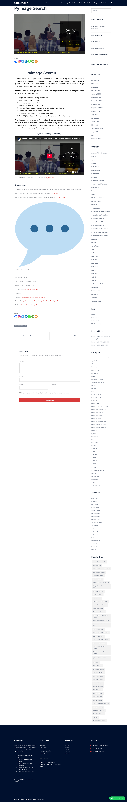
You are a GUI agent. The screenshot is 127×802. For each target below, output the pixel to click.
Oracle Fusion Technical (99, 229)
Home (47, 3)
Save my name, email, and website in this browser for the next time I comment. (45, 393)
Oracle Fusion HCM (97, 218)
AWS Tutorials (96, 568)
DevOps (94, 177)
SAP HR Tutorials (97, 689)
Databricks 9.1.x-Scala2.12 (99, 54)
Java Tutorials (96, 598)
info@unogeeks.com (98, 751)
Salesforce (95, 246)
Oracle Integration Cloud (68, 3)
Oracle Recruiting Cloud (99, 236)
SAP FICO (94, 263)
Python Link (50, 178)
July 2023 (94, 115)
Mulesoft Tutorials (98, 608)
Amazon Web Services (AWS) (100, 358)
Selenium (94, 287)
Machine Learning (97, 198)
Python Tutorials (20, 326)
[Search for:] (101, 10)
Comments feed (96, 321)
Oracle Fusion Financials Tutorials (99, 625)
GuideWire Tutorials (98, 591)
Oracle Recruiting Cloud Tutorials (99, 658)
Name (21, 376)
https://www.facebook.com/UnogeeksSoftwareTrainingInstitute (41, 301)
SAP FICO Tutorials (98, 683)
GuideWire (95, 187)
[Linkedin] (26, 61)
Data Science (95, 170)
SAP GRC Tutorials (98, 686)
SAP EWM (94, 260)
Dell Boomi (95, 174)
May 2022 (94, 125)
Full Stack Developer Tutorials (101, 582)
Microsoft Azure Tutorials (100, 605)
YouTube (67, 745)
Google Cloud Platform (99, 184)
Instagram (67, 754)
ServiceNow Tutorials (98, 710)
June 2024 (95, 80)
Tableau (94, 298)
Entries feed (95, 318)
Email (21, 384)
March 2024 (95, 90)
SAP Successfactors (98, 284)
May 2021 (94, 135)
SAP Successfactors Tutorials (101, 703)
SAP (92, 249)
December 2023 (97, 97)
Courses (54, 3)
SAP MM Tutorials (97, 693)
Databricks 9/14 (96, 35)
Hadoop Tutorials (97, 594)
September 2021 (97, 128)
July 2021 (94, 132)
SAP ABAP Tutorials (98, 672)
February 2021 (96, 139)
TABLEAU (95, 717)
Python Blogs (55, 193)
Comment (22, 361)
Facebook (67, 751)
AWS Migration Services (28, 336)
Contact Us (104, 3)
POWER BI (95, 662)
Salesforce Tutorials (98, 669)
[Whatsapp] (29, 61)
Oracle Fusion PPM (97, 222)
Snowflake (94, 294)
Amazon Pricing (73, 336)
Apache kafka (96, 160)
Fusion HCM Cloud (84, 3)
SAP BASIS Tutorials (98, 676)
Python (93, 242)
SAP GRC (94, 267)
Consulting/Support (45, 751)
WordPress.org (96, 324)
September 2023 (97, 108)
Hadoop (94, 191)
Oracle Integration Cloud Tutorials (99, 652)
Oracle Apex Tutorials (98, 612)
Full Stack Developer (98, 180)
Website (53, 384)
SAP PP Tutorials (97, 696)
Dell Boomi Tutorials (98, 575)
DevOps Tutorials (97, 579)
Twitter (67, 747)
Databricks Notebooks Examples (98, 28)
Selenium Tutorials (98, 707)
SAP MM (94, 273)
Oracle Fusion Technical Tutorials (99, 647)
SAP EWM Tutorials (98, 679)
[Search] (112, 3)
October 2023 (96, 104)
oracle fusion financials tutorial (101, 620)
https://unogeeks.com (31, 289)
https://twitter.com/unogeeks (29, 305)
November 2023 (97, 101)
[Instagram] (19, 61)
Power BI (94, 239)
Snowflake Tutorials (98, 713)
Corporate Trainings (45, 749)
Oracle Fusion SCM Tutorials (100, 639)
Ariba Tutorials (97, 565)
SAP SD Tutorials (97, 700)
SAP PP (93, 277)
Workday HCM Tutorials (99, 720)
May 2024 (94, 83)
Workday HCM (96, 301)
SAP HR (94, 270)
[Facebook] (15, 61)
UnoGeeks (21, 3)
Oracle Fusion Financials (99, 215)
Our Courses (43, 747)
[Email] (32, 61)
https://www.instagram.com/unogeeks (33, 297)
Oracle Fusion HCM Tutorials (100, 632)
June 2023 (95, 118)
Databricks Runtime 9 (98, 48)
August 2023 (95, 111)
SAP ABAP (94, 253)
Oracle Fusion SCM (97, 225)
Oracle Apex (95, 208)
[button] (117, 798)
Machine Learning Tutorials (100, 601)
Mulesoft (94, 205)
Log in (93, 315)
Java (93, 194)
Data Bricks (95, 167)
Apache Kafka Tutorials (99, 562)
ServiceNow (95, 291)
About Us (42, 745)
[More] (36, 61)
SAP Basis (94, 256)
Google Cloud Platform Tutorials (99, 586)
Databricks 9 (95, 42)
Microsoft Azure (96, 201)
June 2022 (95, 121)
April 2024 (95, 87)
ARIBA (93, 163)
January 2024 (96, 94)
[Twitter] (22, 61)
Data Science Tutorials (99, 572)
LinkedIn (67, 749)
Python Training (61, 197)
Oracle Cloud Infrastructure (100, 211)
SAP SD (93, 280)
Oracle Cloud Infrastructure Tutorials (100, 616)
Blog (95, 3)
